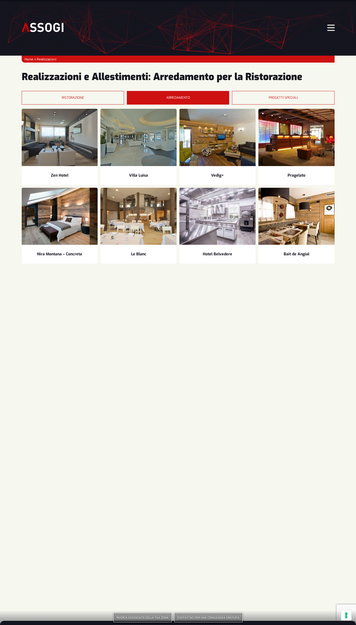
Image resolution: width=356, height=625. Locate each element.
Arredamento (178, 97)
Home (28, 59)
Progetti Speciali (283, 97)
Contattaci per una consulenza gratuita (208, 617)
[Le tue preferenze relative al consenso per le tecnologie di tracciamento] (346, 615)
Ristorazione (73, 97)
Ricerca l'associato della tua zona (143, 617)
